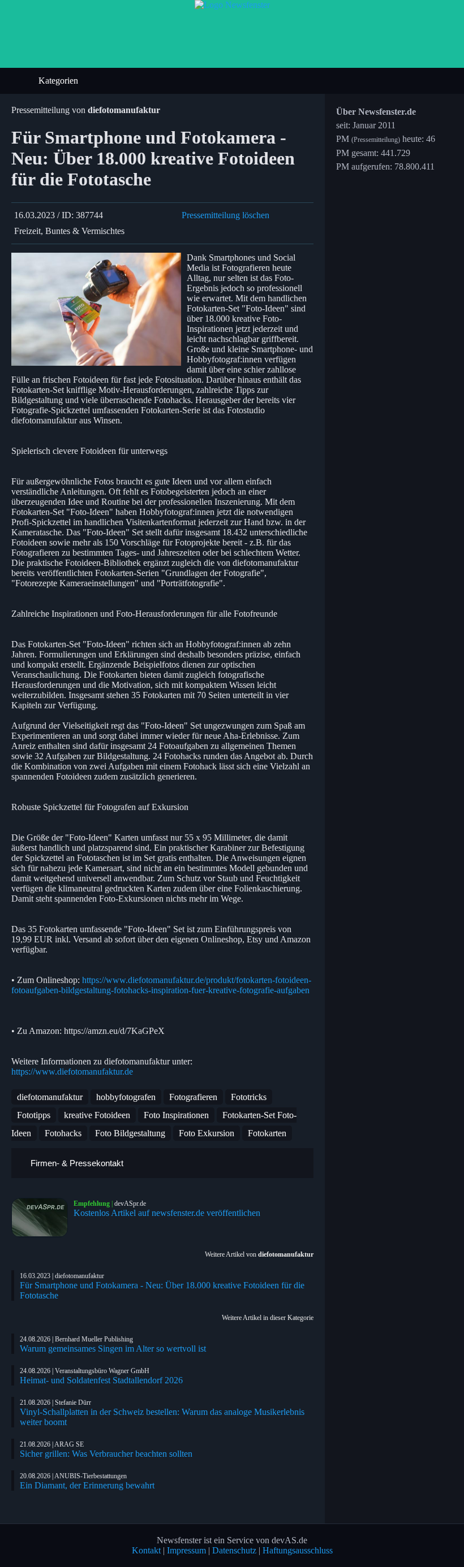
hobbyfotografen (126, 1097)
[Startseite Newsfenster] (232, 5)
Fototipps (33, 1115)
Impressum (186, 1550)
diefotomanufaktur (50, 1097)
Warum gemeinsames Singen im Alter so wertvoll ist (113, 1348)
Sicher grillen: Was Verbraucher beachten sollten (106, 1453)
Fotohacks (63, 1133)
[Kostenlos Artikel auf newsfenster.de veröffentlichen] (42, 1217)
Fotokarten (267, 1133)
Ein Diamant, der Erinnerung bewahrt (87, 1485)
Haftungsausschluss (298, 1550)
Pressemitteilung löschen (225, 215)
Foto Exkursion (206, 1133)
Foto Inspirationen (176, 1115)
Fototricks (249, 1097)
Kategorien (59, 80)
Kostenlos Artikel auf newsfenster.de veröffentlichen (167, 1213)
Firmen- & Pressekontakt (75, 1163)
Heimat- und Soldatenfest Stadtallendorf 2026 (101, 1380)
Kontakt (146, 1550)
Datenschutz (234, 1550)
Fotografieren (193, 1097)
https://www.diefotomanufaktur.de (72, 1071)
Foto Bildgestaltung (130, 1133)
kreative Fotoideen (97, 1115)
